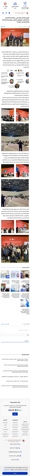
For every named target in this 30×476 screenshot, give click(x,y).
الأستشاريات (15, 420)
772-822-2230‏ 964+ (25, 7)
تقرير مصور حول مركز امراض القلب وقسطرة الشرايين (5, 282)
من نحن (25, 422)
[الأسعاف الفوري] (15, 3)
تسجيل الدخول (4, 324)
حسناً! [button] (15, 473)
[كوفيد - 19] (5, 3)
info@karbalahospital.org (14, 452)
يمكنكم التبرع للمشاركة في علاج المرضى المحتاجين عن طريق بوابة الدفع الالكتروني (15, 406)
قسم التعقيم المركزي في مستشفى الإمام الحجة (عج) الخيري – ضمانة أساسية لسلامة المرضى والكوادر (25, 311)
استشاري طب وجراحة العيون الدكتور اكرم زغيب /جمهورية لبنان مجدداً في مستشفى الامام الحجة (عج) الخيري (25, 296)
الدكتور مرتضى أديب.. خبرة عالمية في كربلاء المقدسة (17, 381)
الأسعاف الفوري (15, 6)
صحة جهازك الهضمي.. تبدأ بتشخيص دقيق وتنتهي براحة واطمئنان (15, 376)
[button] (9, 13)
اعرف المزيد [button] (7, 469)
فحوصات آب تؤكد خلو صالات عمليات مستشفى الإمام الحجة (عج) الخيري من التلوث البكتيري (15, 295)
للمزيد (15, 8)
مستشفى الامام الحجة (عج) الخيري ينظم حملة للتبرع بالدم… (15, 282)
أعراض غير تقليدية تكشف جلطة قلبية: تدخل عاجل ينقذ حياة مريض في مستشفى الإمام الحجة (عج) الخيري (14, 386)
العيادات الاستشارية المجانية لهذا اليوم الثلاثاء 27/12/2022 (25, 282)
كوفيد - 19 (5, 6)
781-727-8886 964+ (25, 8)
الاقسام (5, 420)
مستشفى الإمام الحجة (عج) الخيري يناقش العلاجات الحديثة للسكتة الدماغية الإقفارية (5, 295)
